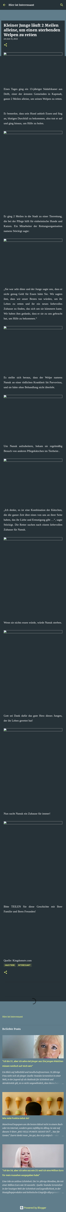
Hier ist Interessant (21, 4)
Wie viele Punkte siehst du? (15, 1118)
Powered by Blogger (34, 1207)
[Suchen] (62, 5)
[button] (5, 45)
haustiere (10, 965)
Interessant (24, 965)
